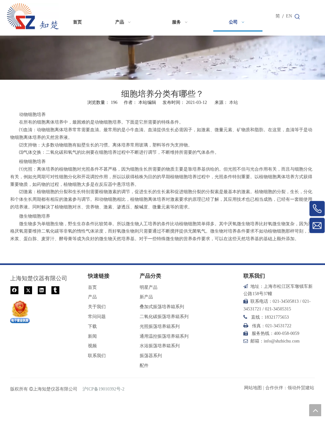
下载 (92, 326)
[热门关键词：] (297, 17)
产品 (92, 297)
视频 (92, 345)
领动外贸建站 (301, 387)
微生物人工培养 (141, 223)
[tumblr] (55, 290)
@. (282, 341)
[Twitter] (28, 290)
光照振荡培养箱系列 (160, 326)
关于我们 (97, 306)
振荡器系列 (151, 355)
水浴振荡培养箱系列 (160, 345)
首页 (92, 287)
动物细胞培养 (108, 122)
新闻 (92, 336)
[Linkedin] (42, 290)
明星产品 (148, 287)
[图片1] (20, 311)
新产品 (146, 297)
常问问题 (97, 316)
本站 (233, 102)
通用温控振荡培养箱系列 (164, 336)
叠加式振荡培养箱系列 (162, 306)
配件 (144, 365)
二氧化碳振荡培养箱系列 (164, 316)
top (315, 410)
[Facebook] (14, 290)
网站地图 (253, 387)
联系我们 (97, 355)
